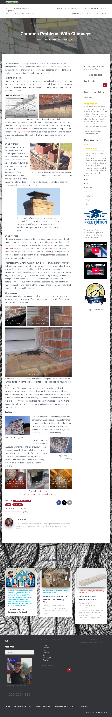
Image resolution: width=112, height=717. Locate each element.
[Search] (105, 85)
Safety (14, 603)
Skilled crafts (98, 591)
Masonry (22, 508)
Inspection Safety (18, 597)
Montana (46, 648)
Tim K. (88, 200)
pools (10, 601)
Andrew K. (89, 196)
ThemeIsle (103, 712)
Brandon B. (90, 175)
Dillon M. (89, 192)
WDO (31, 603)
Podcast (25, 599)
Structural (17, 504)
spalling (25, 512)
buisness (11, 591)
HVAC (9, 597)
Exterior (17, 595)
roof (8, 504)
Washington (47, 657)
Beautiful (89, 591)
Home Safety (25, 595)
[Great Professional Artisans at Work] (91, 577)
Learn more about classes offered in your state (94, 68)
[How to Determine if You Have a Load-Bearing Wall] (56, 577)
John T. (88, 179)
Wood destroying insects (17, 605)
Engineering (58, 591)
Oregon (45, 650)
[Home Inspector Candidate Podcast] (20, 577)
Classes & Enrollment (97, 8)
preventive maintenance (22, 501)
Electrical (20, 593)
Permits (65, 591)
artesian (82, 591)
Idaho (45, 645)
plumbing (18, 599)
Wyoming (46, 660)
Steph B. (88, 144)
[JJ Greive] (9, 522)
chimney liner (13, 508)
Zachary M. (90, 188)
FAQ (83, 8)
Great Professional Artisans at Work (88, 598)
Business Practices (22, 591)
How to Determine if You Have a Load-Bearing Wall (55, 599)
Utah (44, 655)
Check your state (71, 8)
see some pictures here (42, 251)
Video (54, 593)
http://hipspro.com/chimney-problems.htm (38, 494)
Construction (48, 591)
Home (59, 8)
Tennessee (46, 652)
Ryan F (88, 184)
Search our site (89, 81)
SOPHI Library (101, 14)
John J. (88, 204)
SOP (18, 603)
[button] (61, 8)
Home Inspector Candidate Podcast (17, 610)
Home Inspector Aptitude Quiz (82, 14)
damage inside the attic (23, 128)
